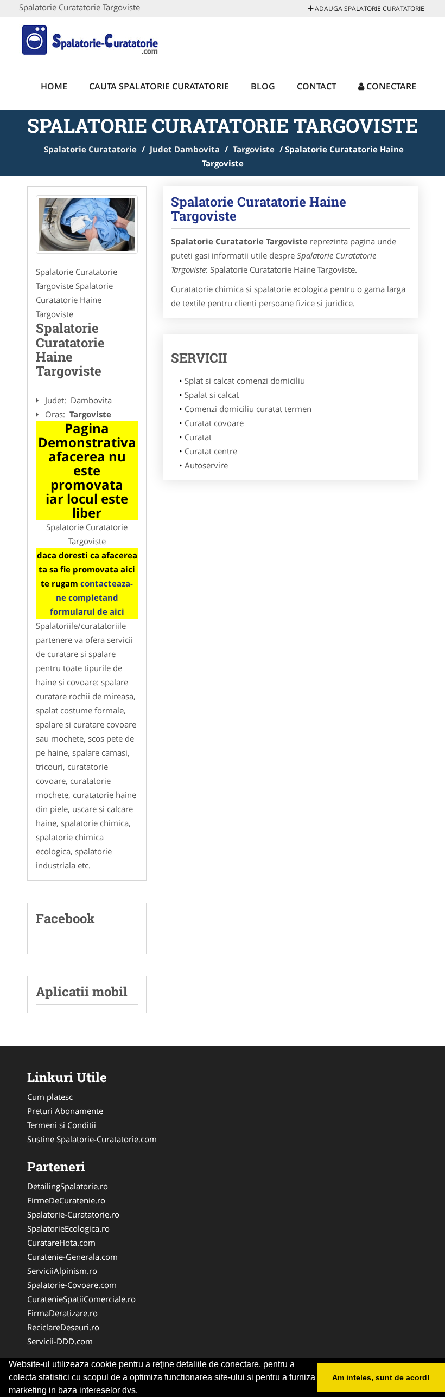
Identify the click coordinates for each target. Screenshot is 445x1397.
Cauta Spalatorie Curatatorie (159, 86)
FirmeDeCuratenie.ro (66, 1200)
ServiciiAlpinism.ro (62, 1270)
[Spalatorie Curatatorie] (90, 39)
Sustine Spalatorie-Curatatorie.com (92, 1139)
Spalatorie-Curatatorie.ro (73, 1214)
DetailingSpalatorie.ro (67, 1186)
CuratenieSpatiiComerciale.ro (81, 1298)
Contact (316, 86)
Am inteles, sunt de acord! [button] (381, 1377)
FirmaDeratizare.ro (62, 1313)
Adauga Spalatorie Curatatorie (368, 8)
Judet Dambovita (185, 149)
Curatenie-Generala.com (72, 1256)
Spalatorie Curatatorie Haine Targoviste (258, 208)
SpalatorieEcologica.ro (68, 1228)
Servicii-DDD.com (60, 1341)
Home (54, 86)
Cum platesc (50, 1096)
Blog (263, 86)
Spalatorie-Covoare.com (72, 1284)
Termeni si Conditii (61, 1124)
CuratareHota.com (61, 1242)
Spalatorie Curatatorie (90, 149)
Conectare (390, 86)
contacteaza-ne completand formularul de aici (92, 597)
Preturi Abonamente (65, 1110)
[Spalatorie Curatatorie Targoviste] (87, 224)
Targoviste (254, 149)
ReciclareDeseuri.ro (63, 1327)
